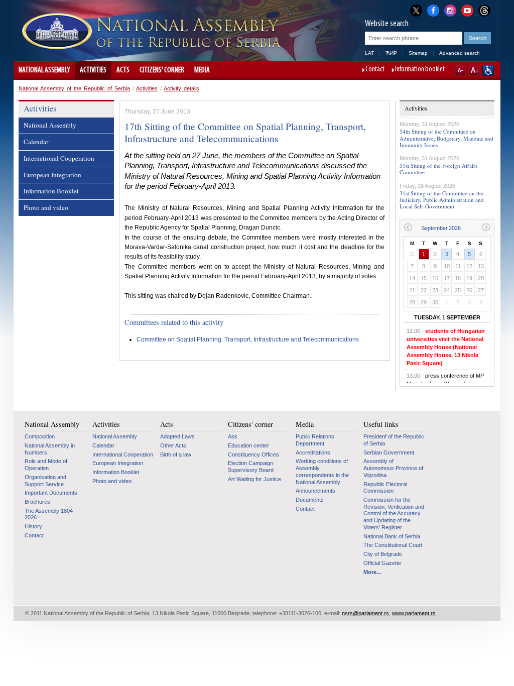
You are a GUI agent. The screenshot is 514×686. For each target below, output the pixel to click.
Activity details (181, 88)
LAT (369, 53)
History (33, 526)
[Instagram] (450, 9)
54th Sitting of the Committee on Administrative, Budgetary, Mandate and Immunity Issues (446, 138)
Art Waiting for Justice (254, 479)
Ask (232, 436)
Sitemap (418, 53)
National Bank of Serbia (391, 536)
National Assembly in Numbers (50, 448)
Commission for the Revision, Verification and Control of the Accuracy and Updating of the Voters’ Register (393, 513)
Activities (93, 70)
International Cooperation (59, 158)
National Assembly (44, 70)
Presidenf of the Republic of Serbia (393, 439)
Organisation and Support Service (45, 480)
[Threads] (484, 10)
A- (460, 70)
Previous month (408, 227)
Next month (486, 227)
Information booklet (420, 69)
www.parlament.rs (414, 613)
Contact (374, 69)
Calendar (36, 141)
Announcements (315, 491)
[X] (416, 10)
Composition (40, 436)
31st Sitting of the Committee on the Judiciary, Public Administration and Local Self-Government (442, 199)
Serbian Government (388, 452)
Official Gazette (382, 563)
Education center (248, 445)
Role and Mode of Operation (46, 464)
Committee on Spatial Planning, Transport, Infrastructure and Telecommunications (248, 339)
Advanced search (459, 53)
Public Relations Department (315, 439)
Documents (310, 500)
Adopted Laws (177, 436)
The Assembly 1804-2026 (50, 514)
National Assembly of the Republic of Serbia (74, 88)
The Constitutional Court (392, 545)
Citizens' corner (162, 70)
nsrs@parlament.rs (365, 613)
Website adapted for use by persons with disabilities (488, 70)
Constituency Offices (253, 454)
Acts (123, 70)
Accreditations (313, 452)
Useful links (381, 424)
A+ (474, 70)
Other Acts (173, 445)
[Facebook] (433, 9)
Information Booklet (51, 190)
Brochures (37, 502)
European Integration (52, 174)
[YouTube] (467, 9)
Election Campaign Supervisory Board (251, 466)
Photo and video (46, 207)
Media (202, 70)
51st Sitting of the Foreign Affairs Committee (438, 169)
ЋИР (391, 53)
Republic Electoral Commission (385, 487)
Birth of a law (175, 454)
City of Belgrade (382, 554)
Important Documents (51, 493)
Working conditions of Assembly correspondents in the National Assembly (322, 471)
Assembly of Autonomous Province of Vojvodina (393, 468)
